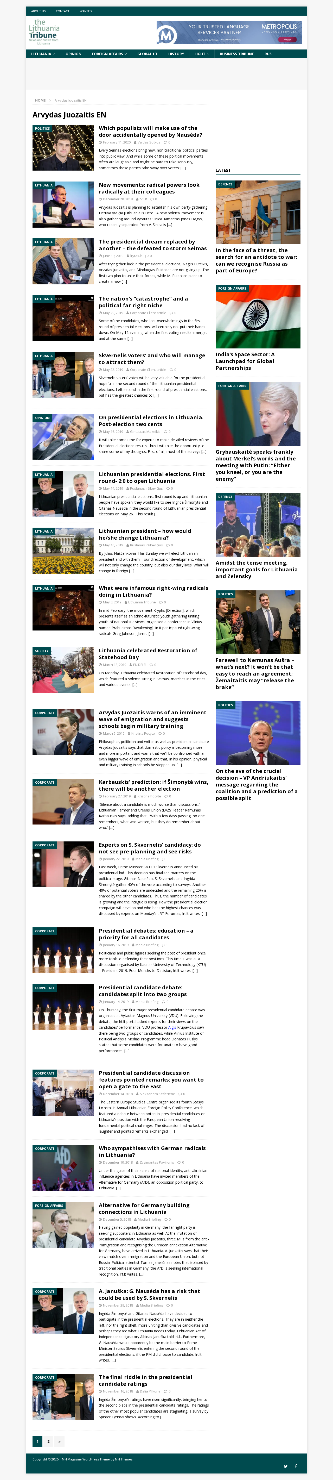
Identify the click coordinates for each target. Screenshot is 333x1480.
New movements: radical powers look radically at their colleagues (149, 188)
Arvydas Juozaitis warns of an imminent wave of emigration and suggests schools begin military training (153, 719)
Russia (104, 1262)
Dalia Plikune (150, 1391)
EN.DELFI (139, 664)
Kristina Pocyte (143, 733)
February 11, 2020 (117, 142)
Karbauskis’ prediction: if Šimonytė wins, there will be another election (153, 785)
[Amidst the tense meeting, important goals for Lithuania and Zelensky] (258, 525)
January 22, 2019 (116, 859)
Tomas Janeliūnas (155, 1262)
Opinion (73, 53)
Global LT (147, 53)
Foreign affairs (107, 53)
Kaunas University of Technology (167, 964)
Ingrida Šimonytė (113, 1313)
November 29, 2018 (118, 1305)
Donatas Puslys (184, 1038)
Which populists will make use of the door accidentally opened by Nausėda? (150, 131)
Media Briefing (147, 859)
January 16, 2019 (116, 944)
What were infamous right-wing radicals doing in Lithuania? (153, 591)
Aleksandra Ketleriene (157, 1093)
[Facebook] (295, 1466)
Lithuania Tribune (142, 602)
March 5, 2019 (113, 733)
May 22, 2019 (113, 369)
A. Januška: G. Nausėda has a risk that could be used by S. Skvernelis (149, 1294)
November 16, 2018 (118, 1391)
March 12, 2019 (114, 664)
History (176, 53)
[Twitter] (285, 1466)
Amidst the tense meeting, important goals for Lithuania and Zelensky (257, 569)
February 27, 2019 (117, 796)
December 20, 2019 (118, 199)
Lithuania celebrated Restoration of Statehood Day (148, 654)
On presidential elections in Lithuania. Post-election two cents (151, 421)
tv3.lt (143, 199)
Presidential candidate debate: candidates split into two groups (143, 991)
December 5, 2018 (117, 1219)
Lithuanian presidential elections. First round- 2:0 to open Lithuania (152, 477)
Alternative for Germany (119, 1182)
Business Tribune (237, 53)
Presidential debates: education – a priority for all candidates (146, 934)
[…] (183, 167)
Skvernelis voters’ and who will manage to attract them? (152, 359)
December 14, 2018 (118, 1093)
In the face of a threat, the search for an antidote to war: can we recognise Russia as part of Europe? (256, 260)
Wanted (86, 11)
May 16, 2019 (113, 431)
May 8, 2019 (112, 602)
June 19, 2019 (113, 255)
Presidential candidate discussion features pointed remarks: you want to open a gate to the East (151, 1079)
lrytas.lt (136, 255)
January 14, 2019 (116, 1001)
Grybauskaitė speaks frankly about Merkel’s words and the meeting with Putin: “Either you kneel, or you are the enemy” (256, 465)
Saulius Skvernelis (158, 866)
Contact (62, 11)
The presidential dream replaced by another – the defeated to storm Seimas (153, 245)
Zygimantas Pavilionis (157, 1162)
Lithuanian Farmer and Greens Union (130, 810)
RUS (268, 53)
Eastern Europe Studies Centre (132, 1102)
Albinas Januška (153, 1336)
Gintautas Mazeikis (145, 431)
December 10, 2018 (118, 1162)
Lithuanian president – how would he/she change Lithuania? (145, 534)
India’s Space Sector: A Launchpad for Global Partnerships (245, 361)
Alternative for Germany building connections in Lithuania (144, 1208)
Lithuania (41, 53)
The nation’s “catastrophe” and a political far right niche (143, 302)
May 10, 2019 (113, 545)
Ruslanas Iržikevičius (146, 488)
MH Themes (123, 1459)
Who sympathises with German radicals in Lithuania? (152, 1151)
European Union (160, 1119)
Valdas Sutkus (149, 142)
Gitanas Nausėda (138, 878)
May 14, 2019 (113, 488)
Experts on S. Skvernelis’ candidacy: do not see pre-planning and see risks (150, 848)
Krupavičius (186, 1027)
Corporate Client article (148, 312)
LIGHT (200, 53)
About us (38, 11)
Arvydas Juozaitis (113, 747)
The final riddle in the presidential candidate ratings (145, 1380)
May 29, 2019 (113, 312)
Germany (112, 1250)
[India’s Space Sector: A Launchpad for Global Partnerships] (258, 316)
